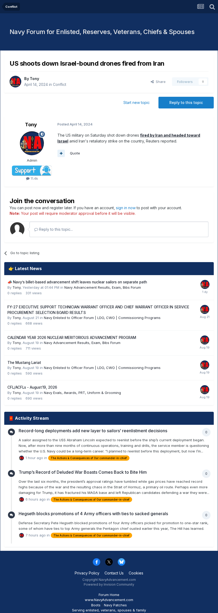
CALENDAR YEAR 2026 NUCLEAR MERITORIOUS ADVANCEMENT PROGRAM (71, 337)
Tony (34, 78)
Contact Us (114, 573)
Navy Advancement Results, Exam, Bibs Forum (102, 287)
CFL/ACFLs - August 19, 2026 (32, 387)
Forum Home (109, 595)
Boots (95, 605)
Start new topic (136, 102)
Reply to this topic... (55, 229)
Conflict (59, 84)
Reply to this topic (186, 102)
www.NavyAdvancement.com (109, 600)
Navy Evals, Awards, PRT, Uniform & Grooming (82, 393)
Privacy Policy (87, 573)
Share (160, 81)
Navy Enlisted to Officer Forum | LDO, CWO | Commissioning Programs (102, 318)
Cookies (136, 573)
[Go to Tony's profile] (15, 81)
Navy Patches (115, 605)
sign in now (126, 207)
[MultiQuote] (61, 153)
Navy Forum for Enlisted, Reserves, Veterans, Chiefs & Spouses (102, 32)
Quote (75, 153)
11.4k (34, 178)
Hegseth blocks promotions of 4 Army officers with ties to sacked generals (93, 513)
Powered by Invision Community (109, 584)
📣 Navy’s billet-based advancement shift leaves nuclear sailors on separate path (77, 282)
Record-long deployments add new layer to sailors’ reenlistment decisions (93, 430)
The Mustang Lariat (24, 362)
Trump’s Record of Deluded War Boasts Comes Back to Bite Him (83, 472)
